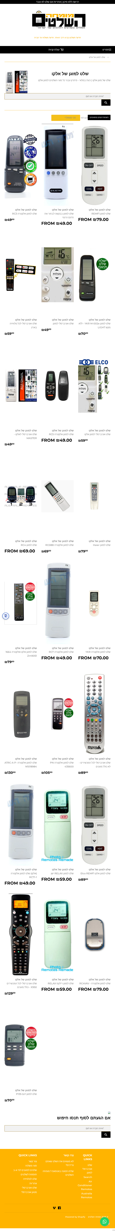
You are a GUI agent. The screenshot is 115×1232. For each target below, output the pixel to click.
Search (88, 1177)
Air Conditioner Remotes (85, 1185)
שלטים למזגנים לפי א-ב (25, 1170)
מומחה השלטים (94, 1217)
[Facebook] (59, 1208)
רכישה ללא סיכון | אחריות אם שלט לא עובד (57, 1)
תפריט (105, 49)
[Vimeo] (54, 1208)
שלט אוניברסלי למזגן (87, 1169)
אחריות (33, 1183)
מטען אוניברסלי (29, 1192)
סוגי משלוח (31, 1165)
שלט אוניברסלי (29, 1187)
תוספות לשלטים (29, 1174)
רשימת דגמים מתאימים (99, 117)
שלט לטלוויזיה (30, 1179)
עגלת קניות (54, 49)
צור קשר (32, 1161)
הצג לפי (84, 117)
